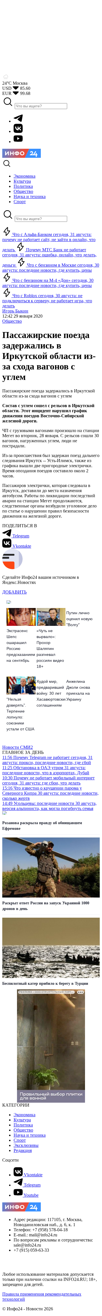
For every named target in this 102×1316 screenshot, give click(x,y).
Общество (12, 321)
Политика (23, 1124)
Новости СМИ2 (17, 747)
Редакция (23, 1150)
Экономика (24, 1114)
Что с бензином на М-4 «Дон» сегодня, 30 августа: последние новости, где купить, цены (48, 283)
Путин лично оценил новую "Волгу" (79, 619)
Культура (22, 1119)
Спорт (20, 1140)
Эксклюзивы (26, 1145)
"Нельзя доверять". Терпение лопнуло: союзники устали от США (20, 714)
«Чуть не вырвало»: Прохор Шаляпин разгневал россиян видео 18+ (50, 648)
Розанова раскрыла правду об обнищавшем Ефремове (42, 826)
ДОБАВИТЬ (14, 592)
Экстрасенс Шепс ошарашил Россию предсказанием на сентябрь (21, 645)
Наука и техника (30, 1135)
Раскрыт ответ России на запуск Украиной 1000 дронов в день (45, 906)
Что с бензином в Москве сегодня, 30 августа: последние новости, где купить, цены (50, 268)
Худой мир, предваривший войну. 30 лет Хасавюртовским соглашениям (51, 693)
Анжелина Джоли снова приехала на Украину (78, 690)
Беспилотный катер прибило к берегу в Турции (45, 983)
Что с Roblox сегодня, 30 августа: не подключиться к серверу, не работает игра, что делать (47, 300)
